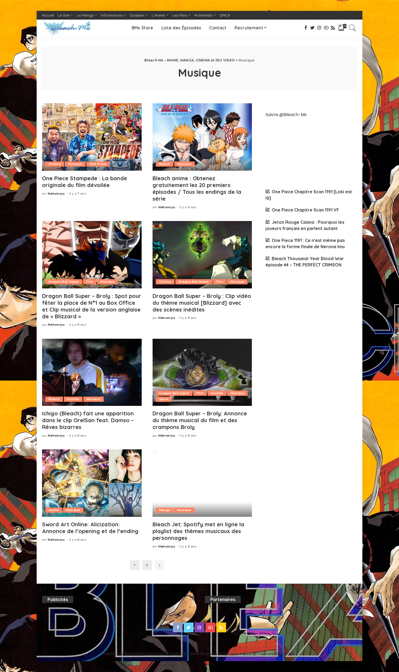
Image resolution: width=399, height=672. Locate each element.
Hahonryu (56, 193)
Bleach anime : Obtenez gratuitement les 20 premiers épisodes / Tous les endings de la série (197, 188)
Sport (164, 399)
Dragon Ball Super (64, 282)
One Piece (98, 164)
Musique (75, 164)
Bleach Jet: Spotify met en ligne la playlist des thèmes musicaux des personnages (198, 531)
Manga (164, 510)
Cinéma (55, 164)
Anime (54, 510)
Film (89, 282)
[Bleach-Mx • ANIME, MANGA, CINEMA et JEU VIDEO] (66, 28)
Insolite (73, 399)
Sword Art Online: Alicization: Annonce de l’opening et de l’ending (90, 527)
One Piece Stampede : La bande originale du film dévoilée (84, 181)
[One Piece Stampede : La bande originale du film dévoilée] (92, 137)
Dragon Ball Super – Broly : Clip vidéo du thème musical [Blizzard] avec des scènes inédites (202, 303)
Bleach (164, 164)
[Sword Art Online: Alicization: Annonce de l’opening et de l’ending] (92, 483)
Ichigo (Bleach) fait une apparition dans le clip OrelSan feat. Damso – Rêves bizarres (88, 420)
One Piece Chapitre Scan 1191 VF (305, 210)
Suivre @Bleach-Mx (286, 114)
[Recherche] (352, 28)
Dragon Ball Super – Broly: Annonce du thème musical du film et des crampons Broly (200, 420)
